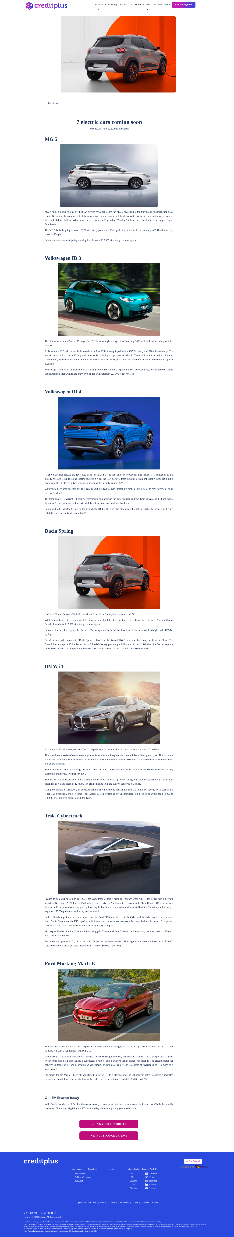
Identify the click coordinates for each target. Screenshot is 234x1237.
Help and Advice (134, 1169)
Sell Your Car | (138, 4)
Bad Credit (79, 1181)
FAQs (132, 1177)
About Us (133, 1188)
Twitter (152, 1177)
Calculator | (111, 4)
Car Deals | (124, 4)
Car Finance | (98, 4)
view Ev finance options (109, 1135)
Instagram (153, 1181)
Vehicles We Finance (83, 1177)
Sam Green (123, 128)
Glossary (133, 1181)
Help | (149, 4)
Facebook (153, 1173)
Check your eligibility (109, 1124)
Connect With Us (149, 1169)
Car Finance (77, 1169)
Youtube (152, 1188)
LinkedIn (152, 1184)
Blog (131, 1173)
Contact (132, 1184)
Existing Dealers (162, 4)
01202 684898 (47, 1213)
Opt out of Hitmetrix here (86, 1202)
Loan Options (80, 1173)
